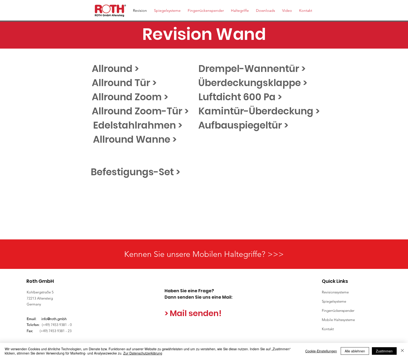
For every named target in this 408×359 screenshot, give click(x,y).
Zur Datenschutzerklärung (142, 353)
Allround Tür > (124, 82)
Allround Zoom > (130, 97)
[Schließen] (402, 351)
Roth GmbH (40, 281)
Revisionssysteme (335, 292)
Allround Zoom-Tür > (140, 111)
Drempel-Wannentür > (252, 68)
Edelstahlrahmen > (137, 125)
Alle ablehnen (355, 351)
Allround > (115, 68)
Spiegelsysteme (334, 301)
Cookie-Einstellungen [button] (321, 351)
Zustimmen (384, 351)
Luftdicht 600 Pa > (240, 97)
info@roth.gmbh (54, 319)
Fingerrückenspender (338, 310)
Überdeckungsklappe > (252, 82)
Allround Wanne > (135, 139)
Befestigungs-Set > (135, 172)
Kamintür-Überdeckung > (259, 111)
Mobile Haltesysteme (338, 319)
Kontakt (328, 329)
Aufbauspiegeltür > (243, 125)
